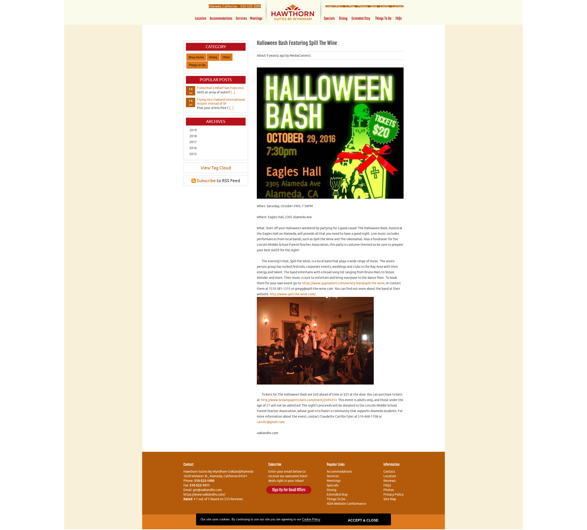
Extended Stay (361, 18)
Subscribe (206, 180)
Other (226, 57)
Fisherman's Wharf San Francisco (220, 88)
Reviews (389, 481)
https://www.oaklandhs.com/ (204, 494)
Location (200, 18)
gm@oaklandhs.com (207, 490)
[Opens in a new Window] (293, 13)
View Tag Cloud (216, 167)
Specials (329, 18)
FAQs (399, 18)
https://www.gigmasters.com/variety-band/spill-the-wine (343, 283)
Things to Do (383, 18)
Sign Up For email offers (288, 490)
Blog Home (196, 57)
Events (384, 6)
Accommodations (221, 18)
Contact (397, 6)
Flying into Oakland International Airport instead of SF (221, 101)
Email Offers (334, 6)
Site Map (389, 499)
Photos (363, 6)
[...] (233, 92)
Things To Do (336, 499)
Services (241, 18)
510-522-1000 (250, 6)
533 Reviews (233, 499)
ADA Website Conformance (346, 503)
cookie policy (311, 519)
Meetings (256, 18)
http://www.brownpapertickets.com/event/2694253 (299, 400)
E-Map (350, 6)
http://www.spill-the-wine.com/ (293, 294)
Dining (343, 18)
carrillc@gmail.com (271, 422)
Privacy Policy (393, 494)
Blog (374, 6)
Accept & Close (363, 520)
